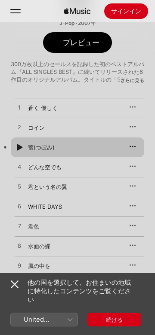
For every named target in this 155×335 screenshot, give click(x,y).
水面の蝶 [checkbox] (39, 246)
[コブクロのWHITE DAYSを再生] (19, 206)
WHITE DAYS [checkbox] (45, 206)
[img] (77, 11)
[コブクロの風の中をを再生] (19, 266)
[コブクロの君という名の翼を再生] (19, 187)
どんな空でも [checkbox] (45, 167)
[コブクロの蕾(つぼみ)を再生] (19, 147)
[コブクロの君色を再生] (19, 226)
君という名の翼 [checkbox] (47, 186)
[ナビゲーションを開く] (15, 11)
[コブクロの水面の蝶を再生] (19, 246)
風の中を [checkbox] (39, 265)
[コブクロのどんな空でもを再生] (19, 167)
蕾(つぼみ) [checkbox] (41, 147)
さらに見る (132, 80)
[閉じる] (15, 284)
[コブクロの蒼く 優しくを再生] (19, 108)
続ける (114, 319)
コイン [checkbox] (36, 127)
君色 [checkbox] (33, 226)
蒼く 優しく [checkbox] (43, 107)
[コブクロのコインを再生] (19, 127)
